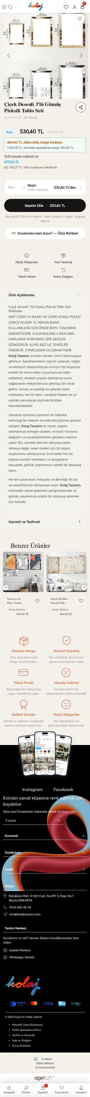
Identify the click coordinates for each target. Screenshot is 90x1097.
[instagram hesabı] (45, 766)
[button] (8, 56)
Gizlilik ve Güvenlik (23, 1035)
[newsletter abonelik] (58, 820)
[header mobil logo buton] (36, 6)
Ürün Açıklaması (22, 295)
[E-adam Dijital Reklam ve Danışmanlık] (45, 1063)
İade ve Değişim (21, 1040)
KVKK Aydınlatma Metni (26, 1030)
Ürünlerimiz (13, 852)
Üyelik (9, 869)
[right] (84, 588)
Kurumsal (11, 836)
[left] (6, 588)
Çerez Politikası (21, 1045)
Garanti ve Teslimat (24, 521)
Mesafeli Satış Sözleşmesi (27, 1024)
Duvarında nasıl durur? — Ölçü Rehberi (47, 233)
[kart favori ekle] (38, 601)
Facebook (62, 789)
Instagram (32, 789)
